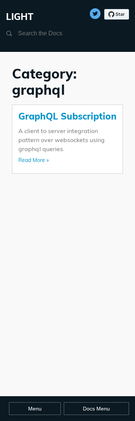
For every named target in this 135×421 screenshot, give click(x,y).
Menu (35, 409)
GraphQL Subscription (67, 116)
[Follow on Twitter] (95, 12)
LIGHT (19, 16)
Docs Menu (96, 409)
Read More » (33, 160)
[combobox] (54, 33)
